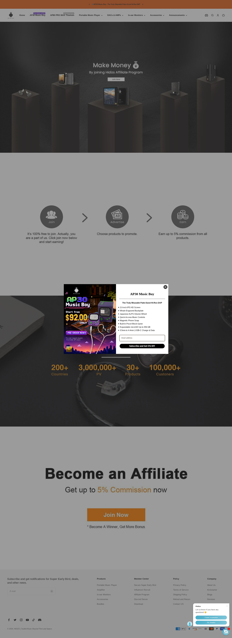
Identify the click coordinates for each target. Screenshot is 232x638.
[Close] (165, 287)
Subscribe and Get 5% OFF (142, 346)
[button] (225, 631)
